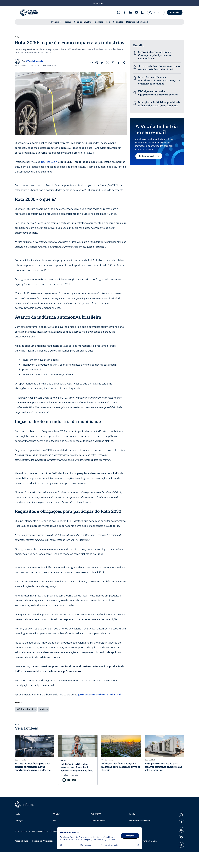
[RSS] (142, 12)
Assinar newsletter (149, 156)
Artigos (17, 37)
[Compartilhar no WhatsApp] (113, 62)
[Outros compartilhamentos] (124, 62)
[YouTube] (136, 12)
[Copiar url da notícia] (91, 62)
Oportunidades (98, 820)
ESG (108, 22)
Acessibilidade (21, 841)
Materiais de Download (137, 22)
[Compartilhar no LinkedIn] (102, 62)
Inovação (99, 22)
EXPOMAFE (96, 814)
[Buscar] (150, 12)
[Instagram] (118, 12)
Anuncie (174, 12)
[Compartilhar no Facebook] (118, 62)
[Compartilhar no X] (107, 62)
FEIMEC (56, 814)
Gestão (67, 22)
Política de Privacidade (42, 841)
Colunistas (118, 22)
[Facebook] (124, 12)
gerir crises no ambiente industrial (99, 694)
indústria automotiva (26, 709)
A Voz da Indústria (34, 61)
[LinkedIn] (130, 12)
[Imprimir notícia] (97, 62)
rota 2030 (43, 709)
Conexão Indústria (82, 22)
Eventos (55, 22)
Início (17, 814)
